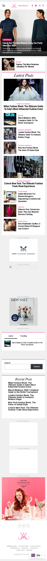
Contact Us (34, 548)
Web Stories (15, 548)
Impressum (20, 550)
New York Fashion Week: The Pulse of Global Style (22, 403)
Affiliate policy (12, 546)
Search (7, 363)
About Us (24, 548)
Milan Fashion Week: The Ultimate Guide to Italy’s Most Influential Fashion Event (22, 385)
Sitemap (29, 550)
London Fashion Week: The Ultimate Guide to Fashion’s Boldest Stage (21, 397)
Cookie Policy (24, 546)
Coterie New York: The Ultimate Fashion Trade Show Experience (23, 409)
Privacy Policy (35, 546)
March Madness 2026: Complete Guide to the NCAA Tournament (23, 391)
